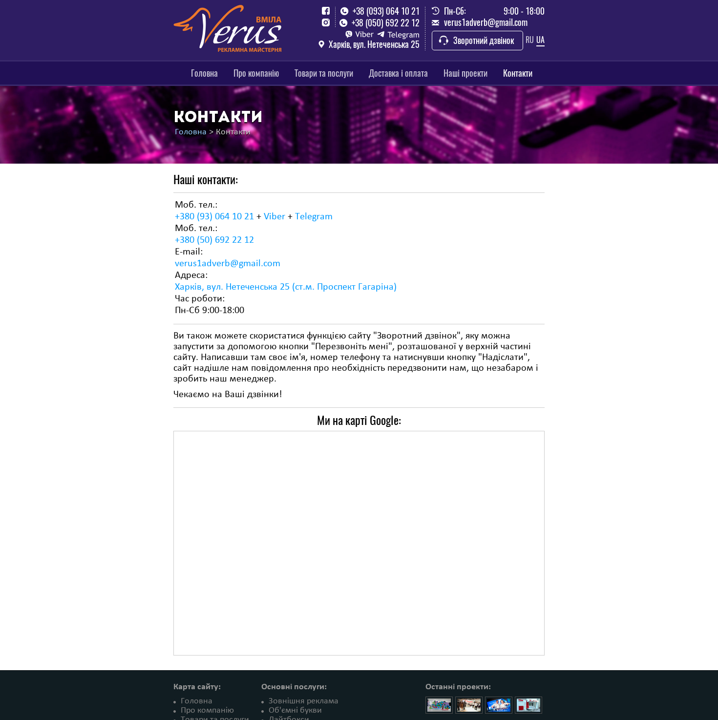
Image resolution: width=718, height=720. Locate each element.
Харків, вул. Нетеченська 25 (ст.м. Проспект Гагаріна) (286, 287)
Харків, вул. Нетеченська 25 (374, 44)
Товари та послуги (324, 73)
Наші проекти (465, 73)
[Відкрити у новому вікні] (326, 11)
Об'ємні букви (295, 710)
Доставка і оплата (398, 73)
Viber (274, 217)
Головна (204, 73)
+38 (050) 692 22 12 (386, 23)
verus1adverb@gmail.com (486, 22)
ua (540, 40)
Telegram (314, 217)
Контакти (517, 73)
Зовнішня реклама (303, 701)
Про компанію (256, 73)
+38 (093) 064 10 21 (386, 11)
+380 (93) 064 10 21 (214, 217)
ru (530, 40)
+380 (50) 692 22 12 (214, 240)
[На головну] (227, 26)
